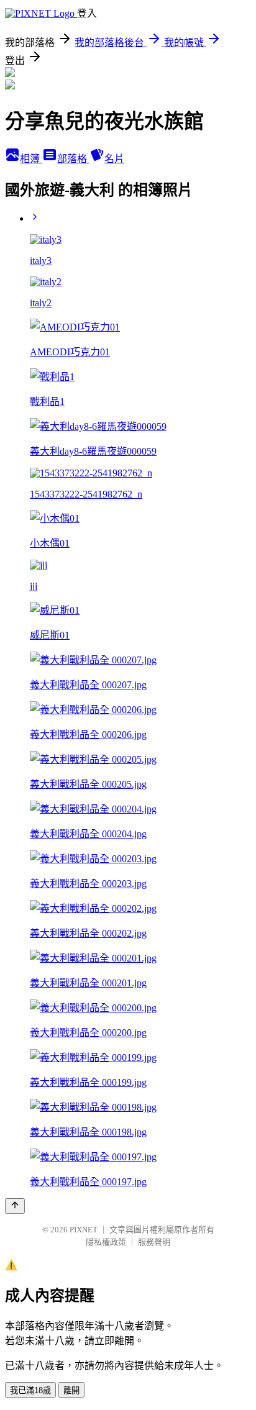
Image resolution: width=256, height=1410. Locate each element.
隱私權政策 (106, 1242)
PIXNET (84, 1229)
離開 (71, 1390)
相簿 (31, 158)
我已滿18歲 (30, 1390)
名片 (114, 158)
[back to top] (15, 1206)
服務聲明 (154, 1242)
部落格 (73, 158)
